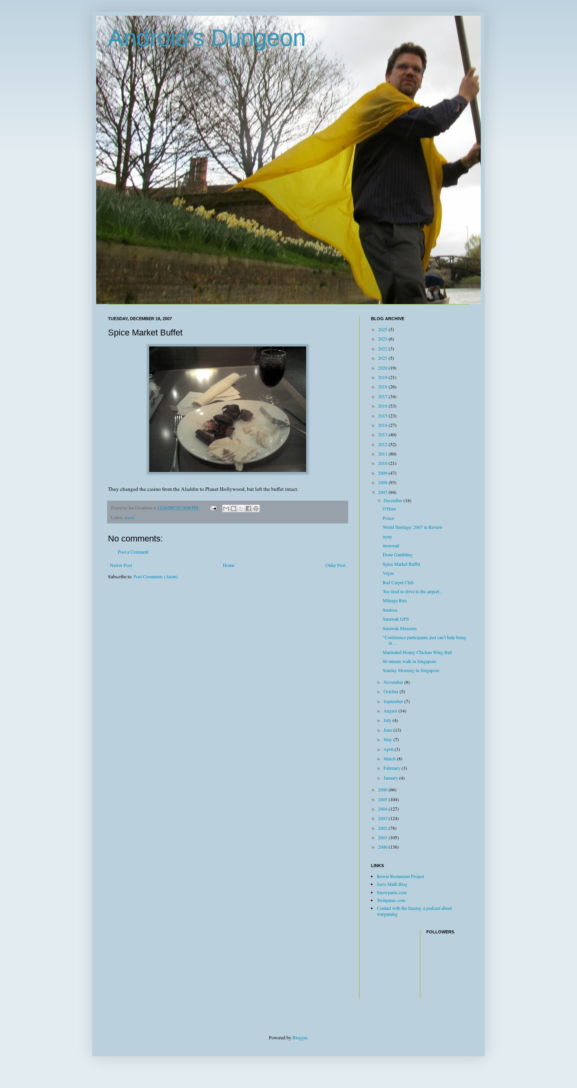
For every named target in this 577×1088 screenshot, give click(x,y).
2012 (383, 444)
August (390, 710)
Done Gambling (398, 554)
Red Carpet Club (398, 582)
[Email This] (226, 508)
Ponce (388, 518)
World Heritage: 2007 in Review (413, 527)
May (388, 739)
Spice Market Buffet (401, 564)
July (388, 720)
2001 (383, 837)
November (393, 682)
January (391, 778)
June (388, 730)
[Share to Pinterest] (256, 508)
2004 (383, 809)
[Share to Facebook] (248, 508)
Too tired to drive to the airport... (413, 591)
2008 (383, 482)
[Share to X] (241, 508)
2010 (383, 463)
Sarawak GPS (396, 619)
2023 (383, 338)
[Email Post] (213, 507)
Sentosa (390, 610)
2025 (383, 329)
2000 (383, 847)
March (390, 758)
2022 (383, 348)
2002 (383, 828)
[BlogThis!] (233, 508)
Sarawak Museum (399, 628)
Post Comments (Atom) (155, 576)
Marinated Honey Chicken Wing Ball (417, 652)
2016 (383, 406)
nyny (387, 536)
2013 (383, 434)
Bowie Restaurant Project (400, 876)
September (393, 701)
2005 (383, 799)
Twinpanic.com (391, 900)
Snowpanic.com (392, 892)
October (391, 691)
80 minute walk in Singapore (409, 661)
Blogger (299, 1037)
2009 (383, 473)
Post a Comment (133, 552)
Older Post (335, 565)
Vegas (388, 573)
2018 (383, 386)
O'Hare (389, 508)
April (388, 749)
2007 (383, 492)
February (392, 768)
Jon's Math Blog (392, 884)
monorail (391, 545)
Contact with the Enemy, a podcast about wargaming (414, 911)
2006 (383, 789)
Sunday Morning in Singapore (411, 670)
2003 (383, 818)
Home (228, 565)
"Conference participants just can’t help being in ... (424, 640)
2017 (383, 396)
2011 (383, 453)
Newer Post (121, 565)
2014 (383, 425)
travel (130, 517)
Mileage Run (395, 600)
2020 (383, 367)
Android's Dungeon (207, 38)
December (393, 500)
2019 (383, 377)
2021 (383, 358)
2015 (383, 415)
